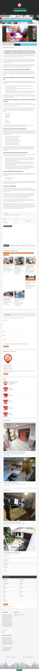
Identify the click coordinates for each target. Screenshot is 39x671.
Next (31, 33)
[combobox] (11, 581)
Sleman (7, 20)
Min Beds (21, 587)
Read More (22, 453)
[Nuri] (5, 395)
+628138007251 (10, 414)
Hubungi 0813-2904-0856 (20, 10)
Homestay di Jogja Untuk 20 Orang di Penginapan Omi (12, 552)
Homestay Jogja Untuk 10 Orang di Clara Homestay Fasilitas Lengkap (14, 452)
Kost (5, 569)
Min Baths (4, 591)
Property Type (22, 579)
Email (29, 245)
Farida (9, 388)
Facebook (12, 245)
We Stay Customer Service (13, 381)
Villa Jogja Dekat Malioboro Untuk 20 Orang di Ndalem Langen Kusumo (30, 267)
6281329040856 (9, 365)
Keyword (21, 591)
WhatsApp (23, 245)
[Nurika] (5, 414)
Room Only (5, 570)
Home (4, 20)
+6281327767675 (10, 408)
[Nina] (5, 408)
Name (4, 331)
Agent (4, 599)
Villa (4, 572)
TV (15, 222)
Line (33, 245)
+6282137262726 (10, 389)
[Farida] (5, 389)
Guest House (6, 564)
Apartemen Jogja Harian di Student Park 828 (10, 482)
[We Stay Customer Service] (5, 383)
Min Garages (22, 595)
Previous (3, 33)
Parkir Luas (6, 222)
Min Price (21, 583)
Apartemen (5, 562)
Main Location (5, 579)
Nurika (9, 413)
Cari (3, 631)
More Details (9, 270)
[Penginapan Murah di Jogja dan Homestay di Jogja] (19, 5)
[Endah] (5, 401)
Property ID (5, 595)
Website (4, 339)
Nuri (9, 394)
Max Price (4, 587)
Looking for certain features (8, 606)
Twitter (18, 245)
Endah (9, 400)
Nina (9, 407)
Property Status (5, 583)
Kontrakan (5, 567)
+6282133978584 (10, 395)
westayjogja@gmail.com (11, 383)
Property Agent (6, 254)
